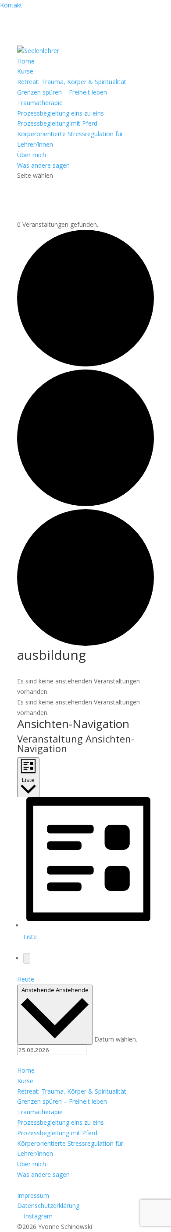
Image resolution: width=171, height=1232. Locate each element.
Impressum (33, 1195)
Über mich (31, 155)
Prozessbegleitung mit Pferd (57, 123)
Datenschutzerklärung (48, 1205)
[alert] (85, 686)
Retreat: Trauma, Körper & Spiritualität (71, 81)
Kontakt (11, 5)
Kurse (25, 71)
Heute (25, 979)
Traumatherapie (40, 103)
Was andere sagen (43, 165)
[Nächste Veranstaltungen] (26, 958)
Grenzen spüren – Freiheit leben (62, 92)
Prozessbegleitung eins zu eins (60, 113)
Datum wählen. (115, 1039)
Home (26, 61)
